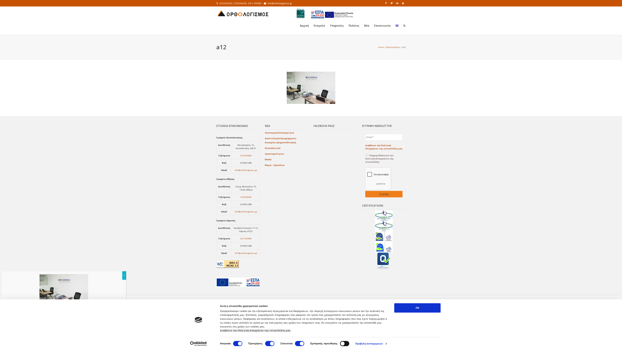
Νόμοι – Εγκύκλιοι (275, 165)
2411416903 (246, 238)
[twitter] (392, 3)
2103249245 (246, 197)
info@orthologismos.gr (280, 3)
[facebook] (386, 3)
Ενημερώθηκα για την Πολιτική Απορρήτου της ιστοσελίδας (379, 158)
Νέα (366, 25)
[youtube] (403, 3)
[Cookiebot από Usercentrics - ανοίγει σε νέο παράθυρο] (198, 343)
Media (268, 159)
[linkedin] (397, 3)
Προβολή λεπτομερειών (369, 343)
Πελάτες (354, 25)
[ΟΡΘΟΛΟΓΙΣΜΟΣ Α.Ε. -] (243, 12)
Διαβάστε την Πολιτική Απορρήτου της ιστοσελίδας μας (255, 330)
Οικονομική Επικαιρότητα (279, 132)
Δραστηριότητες (274, 153)
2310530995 (246, 155)
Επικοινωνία (382, 25)
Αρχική (304, 25)
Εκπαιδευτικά (272, 148)
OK (417, 307)
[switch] (269, 343)
